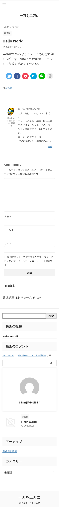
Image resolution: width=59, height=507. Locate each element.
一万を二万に (29, 16)
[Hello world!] (33, 76)
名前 (7, 216)
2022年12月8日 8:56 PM (29, 109)
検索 (51, 315)
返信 (50, 146)
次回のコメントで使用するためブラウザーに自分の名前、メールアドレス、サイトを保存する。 (28, 261)
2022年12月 (9, 451)
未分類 (9, 88)
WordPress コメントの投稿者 (11, 122)
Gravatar (25, 140)
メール (8, 229)
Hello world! (10, 336)
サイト (7, 243)
